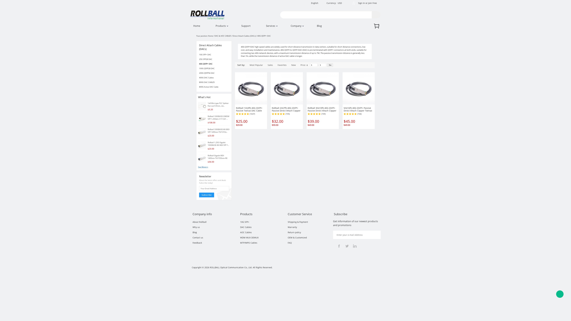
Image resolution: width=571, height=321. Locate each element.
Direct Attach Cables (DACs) (244, 36)
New (293, 65)
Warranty (292, 227)
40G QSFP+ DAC (264, 36)
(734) (359, 114)
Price (303, 65)
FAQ (290, 242)
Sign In (361, 3)
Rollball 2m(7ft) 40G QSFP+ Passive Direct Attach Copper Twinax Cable (286, 111)
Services (270, 25)
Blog (319, 25)
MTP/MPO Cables (248, 242)
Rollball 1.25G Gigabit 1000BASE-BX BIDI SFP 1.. (218, 143)
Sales (270, 65)
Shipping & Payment (298, 222)
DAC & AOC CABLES (223, 36)
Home (196, 25)
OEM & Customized (297, 237)
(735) (288, 114)
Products (221, 25)
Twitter (347, 246)
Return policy (294, 232)
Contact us (198, 237)
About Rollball (200, 222)
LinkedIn (355, 246)
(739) (323, 114)
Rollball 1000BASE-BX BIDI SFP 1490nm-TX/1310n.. (218, 130)
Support (246, 25)
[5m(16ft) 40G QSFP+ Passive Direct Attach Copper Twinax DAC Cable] (359, 88)
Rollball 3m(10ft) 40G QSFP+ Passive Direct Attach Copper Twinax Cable (322, 111)
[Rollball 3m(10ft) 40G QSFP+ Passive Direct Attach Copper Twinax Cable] (323, 88)
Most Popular (256, 65)
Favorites (282, 65)
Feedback (197, 242)
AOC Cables (246, 232)
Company (296, 25)
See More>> (203, 167)
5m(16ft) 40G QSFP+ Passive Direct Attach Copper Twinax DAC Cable (358, 111)
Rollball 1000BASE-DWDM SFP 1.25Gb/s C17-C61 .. (218, 117)
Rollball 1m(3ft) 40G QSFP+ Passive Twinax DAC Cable (249, 109)
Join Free (372, 3)
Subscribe (207, 194)
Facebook (339, 246)
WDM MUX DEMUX (249, 237)
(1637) (252, 114)
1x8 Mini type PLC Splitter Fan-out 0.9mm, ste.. (218, 104)
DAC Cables (246, 227)
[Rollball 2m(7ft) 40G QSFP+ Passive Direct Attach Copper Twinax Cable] (287, 88)
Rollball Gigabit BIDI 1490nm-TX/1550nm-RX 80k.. (217, 158)
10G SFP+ (244, 222)
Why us (196, 227)
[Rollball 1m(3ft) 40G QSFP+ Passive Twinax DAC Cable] (251, 88)
